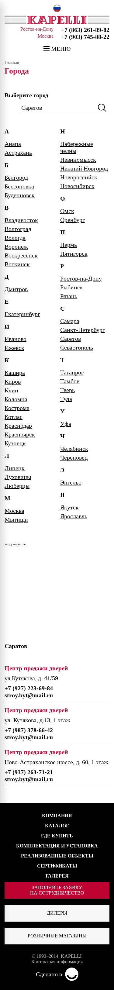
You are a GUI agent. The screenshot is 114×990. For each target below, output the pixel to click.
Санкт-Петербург (82, 329)
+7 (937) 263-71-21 (29, 772)
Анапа (13, 143)
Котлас (13, 416)
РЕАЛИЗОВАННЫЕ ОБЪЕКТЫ (57, 855)
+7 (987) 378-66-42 (29, 730)
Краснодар (18, 425)
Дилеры (57, 913)
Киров (13, 381)
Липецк (15, 468)
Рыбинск (71, 287)
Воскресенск (21, 255)
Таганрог (72, 372)
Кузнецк (15, 443)
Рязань (68, 296)
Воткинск (17, 264)
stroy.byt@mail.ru (29, 695)
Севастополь (76, 347)
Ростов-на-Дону (81, 278)
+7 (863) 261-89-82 (85, 29)
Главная (12, 62)
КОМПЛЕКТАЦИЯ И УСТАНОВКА (57, 845)
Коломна (16, 399)
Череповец (74, 457)
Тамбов (69, 381)
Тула (66, 398)
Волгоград (18, 229)
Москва (14, 510)
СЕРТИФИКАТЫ (57, 865)
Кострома (17, 408)
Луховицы (18, 477)
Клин (11, 390)
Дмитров (16, 289)
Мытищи (16, 519)
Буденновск (20, 195)
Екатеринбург (22, 314)
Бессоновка (19, 186)
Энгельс (70, 482)
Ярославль (73, 516)
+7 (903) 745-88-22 (85, 36)
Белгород (16, 177)
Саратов (70, 338)
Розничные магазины (57, 935)
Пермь (68, 244)
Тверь (67, 390)
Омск (67, 211)
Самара (69, 321)
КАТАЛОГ (57, 825)
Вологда (15, 237)
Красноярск (20, 434)
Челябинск (74, 448)
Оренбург (72, 219)
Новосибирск (77, 186)
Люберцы (17, 485)
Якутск (69, 507)
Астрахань (18, 152)
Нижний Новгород (84, 168)
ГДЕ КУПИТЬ (57, 835)
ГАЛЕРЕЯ (57, 875)
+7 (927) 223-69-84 (29, 688)
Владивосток (21, 220)
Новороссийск (78, 177)
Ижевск (14, 347)
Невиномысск (78, 159)
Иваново (15, 339)
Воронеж (16, 246)
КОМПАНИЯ (57, 815)
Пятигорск (74, 253)
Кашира (15, 372)
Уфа (65, 423)
